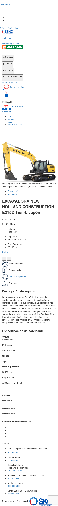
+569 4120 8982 (15, 470)
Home (10, 116)
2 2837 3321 (13, 493)
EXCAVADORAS (15, 124)
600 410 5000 (14, 485)
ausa (10, 121)
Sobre (9, 82)
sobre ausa (8, 56)
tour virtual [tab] (12, 194)
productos (7, 63)
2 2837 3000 (13, 460)
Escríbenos (13, 452)
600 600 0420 (14, 478)
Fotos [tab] (13, 191)
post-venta (8, 69)
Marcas (11, 119)
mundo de (12, 76)
